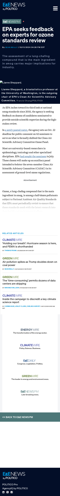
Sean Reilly (11, 47)
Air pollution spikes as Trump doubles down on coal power (29, 263)
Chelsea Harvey (33, 306)
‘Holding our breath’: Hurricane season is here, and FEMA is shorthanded (29, 244)
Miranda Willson (12, 288)
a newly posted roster (16, 129)
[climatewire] (12, 240)
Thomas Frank (11, 250)
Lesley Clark (20, 306)
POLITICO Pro (10, 484)
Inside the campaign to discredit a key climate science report (29, 300)
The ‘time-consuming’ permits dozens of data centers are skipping (29, 282)
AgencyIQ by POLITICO (15, 488)
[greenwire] (11, 258)
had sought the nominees (33, 156)
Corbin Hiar (9, 306)
